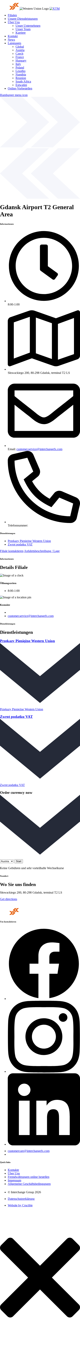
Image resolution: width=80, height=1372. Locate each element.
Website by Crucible (20, 1205)
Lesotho (20, 71)
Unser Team (23, 29)
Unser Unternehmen (28, 25)
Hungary (21, 60)
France (20, 57)
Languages (14, 43)
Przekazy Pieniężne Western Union (29, 541)
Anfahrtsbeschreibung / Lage (42, 551)
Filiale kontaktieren (11, 551)
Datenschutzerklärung (21, 1198)
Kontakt (13, 36)
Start (18, 861)
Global (20, 46)
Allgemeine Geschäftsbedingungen (29, 1183)
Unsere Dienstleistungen (23, 18)
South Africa (23, 81)
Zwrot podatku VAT (20, 544)
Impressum (14, 1180)
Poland (20, 67)
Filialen (12, 15)
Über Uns (14, 22)
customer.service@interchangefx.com (39, 449)
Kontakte (13, 1170)
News (11, 39)
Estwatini (21, 85)
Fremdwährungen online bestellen (28, 1176)
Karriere (21, 32)
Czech (19, 53)
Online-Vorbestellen (20, 88)
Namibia (21, 74)
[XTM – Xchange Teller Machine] (55, 8)
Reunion (21, 78)
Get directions (8, 899)
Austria (20, 50)
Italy (18, 64)
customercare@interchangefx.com (29, 1151)
